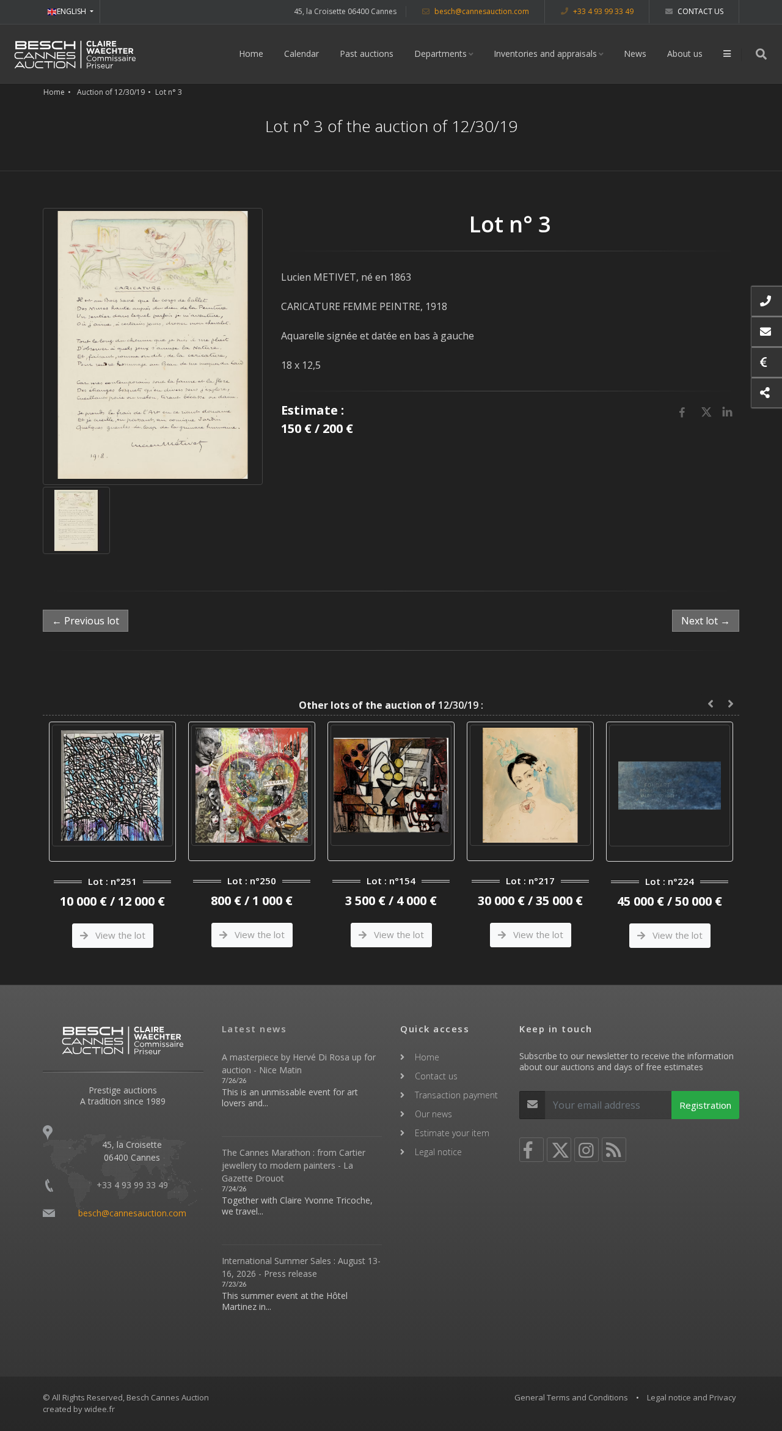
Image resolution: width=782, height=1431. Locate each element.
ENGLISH (72, 11)
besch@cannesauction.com (481, 11)
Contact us (699, 11)
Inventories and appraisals (545, 53)
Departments (440, 53)
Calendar (301, 53)
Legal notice (438, 1152)
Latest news (254, 1028)
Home (251, 53)
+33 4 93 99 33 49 (602, 11)
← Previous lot (85, 620)
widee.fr (99, 1408)
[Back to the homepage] (75, 53)
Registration (705, 1105)
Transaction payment (456, 1095)
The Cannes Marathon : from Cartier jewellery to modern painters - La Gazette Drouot (293, 1165)
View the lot (119, 934)
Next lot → (705, 620)
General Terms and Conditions (571, 1397)
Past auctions (366, 53)
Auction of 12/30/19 (111, 92)
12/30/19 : (391, 705)
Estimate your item (452, 1133)
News (635, 53)
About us (685, 53)
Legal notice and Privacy (691, 1397)
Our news (433, 1114)
